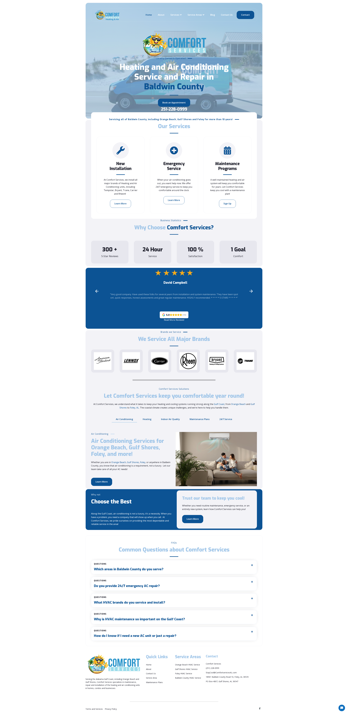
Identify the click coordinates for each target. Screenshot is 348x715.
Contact (245, 14)
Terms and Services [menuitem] (94, 709)
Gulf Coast (219, 404)
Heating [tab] (147, 419)
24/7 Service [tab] (225, 419)
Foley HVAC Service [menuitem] (183, 673)
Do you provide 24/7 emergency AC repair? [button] (127, 584)
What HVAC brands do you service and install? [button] (129, 600)
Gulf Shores (133, 462)
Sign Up (227, 203)
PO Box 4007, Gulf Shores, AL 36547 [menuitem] (222, 681)
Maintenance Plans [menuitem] (154, 682)
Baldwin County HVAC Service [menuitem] (188, 678)
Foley (142, 462)
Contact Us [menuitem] (151, 673)
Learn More (120, 203)
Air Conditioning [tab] (124, 419)
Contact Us (227, 14)
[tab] (174, 567)
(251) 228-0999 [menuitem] (212, 668)
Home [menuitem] (148, 664)
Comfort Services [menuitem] (213, 663)
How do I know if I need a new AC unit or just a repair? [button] (135, 634)
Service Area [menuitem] (151, 678)
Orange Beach (238, 404)
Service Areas (195, 14)
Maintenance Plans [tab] (200, 419)
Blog (212, 14)
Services (174, 14)
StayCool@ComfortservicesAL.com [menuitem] (221, 672)
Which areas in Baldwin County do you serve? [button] (128, 567)
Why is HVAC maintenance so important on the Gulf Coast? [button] (139, 617)
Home (149, 14)
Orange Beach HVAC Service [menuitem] (187, 664)
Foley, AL (134, 407)
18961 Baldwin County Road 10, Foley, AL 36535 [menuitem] (227, 677)
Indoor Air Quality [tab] (170, 419)
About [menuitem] (148, 669)
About (161, 14)
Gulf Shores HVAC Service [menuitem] (186, 669)
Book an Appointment (174, 102)
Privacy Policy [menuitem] (111, 709)
